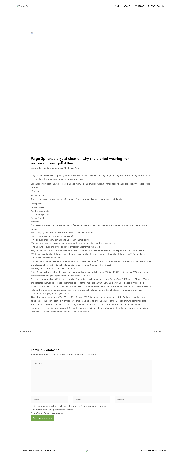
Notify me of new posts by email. (48, 413)
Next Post (160, 331)
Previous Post (25, 331)
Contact (139, 6)
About (127, 6)
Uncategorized (56, 168)
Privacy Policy (156, 6)
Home (116, 6)
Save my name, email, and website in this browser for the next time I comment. (71, 406)
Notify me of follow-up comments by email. (53, 410)
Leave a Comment (39, 168)
